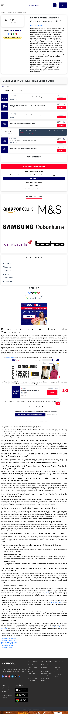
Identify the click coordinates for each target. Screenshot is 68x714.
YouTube (4, 628)
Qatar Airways (10, 267)
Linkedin (64, 627)
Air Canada (8, 278)
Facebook (57, 627)
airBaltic (7, 263)
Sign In (31, 133)
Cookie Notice (32, 678)
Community (45, 676)
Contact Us (31, 680)
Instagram (49, 627)
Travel (47, 592)
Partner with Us (46, 665)
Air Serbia (7, 281)
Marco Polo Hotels (56, 602)
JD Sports (57, 669)
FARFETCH (57, 674)
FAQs (30, 669)
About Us (31, 665)
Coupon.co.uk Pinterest (8, 644)
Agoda (6, 274)
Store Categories (7, 689)
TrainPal (7, 270)
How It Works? (32, 667)
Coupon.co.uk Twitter (8, 640)
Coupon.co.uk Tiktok (7, 647)
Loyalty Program (46, 671)
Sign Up (22, 132)
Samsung (57, 672)
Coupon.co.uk (10, 357)
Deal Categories (7, 695)
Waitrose (57, 667)
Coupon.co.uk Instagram (9, 642)
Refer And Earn (46, 673)
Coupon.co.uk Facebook (8, 638)
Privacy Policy (32, 676)
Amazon (57, 665)
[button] (19, 37)
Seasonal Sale (6, 697)
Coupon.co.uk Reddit (7, 645)
